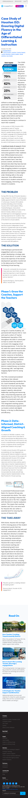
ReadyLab (5, 767)
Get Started (19, 6)
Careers (4, 725)
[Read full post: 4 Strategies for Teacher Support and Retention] (14, 688)
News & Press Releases (8, 727)
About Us (4, 717)
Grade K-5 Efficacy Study (8, 742)
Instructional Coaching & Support (11, 749)
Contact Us (5, 733)
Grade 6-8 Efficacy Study (8, 744)
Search (4, 790)
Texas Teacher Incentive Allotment (11, 755)
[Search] (23, 793)
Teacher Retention (6, 54)
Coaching (14, 52)
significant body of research (11, 146)
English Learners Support (8, 753)
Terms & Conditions (6, 789)
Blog (3, 774)
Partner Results (7, 52)
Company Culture (6, 721)
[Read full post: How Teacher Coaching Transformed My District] (14, 632)
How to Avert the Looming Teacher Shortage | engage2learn (12, 663)
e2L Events (5, 779)
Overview (4, 738)
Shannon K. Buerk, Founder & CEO (11, 719)
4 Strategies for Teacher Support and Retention (11, 692)
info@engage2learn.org (8, 1)
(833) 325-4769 (18, 1)
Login (24, 1)
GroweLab (5, 765)
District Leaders (15, 54)
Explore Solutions (6, 759)
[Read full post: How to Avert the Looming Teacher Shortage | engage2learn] (14, 659)
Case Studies (9, 56)
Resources (5, 772)
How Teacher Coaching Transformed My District (11, 635)
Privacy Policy (15, 789)
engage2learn (7, 50)
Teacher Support (21, 52)
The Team (5, 723)
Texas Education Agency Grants (10, 757)
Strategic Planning (7, 751)
